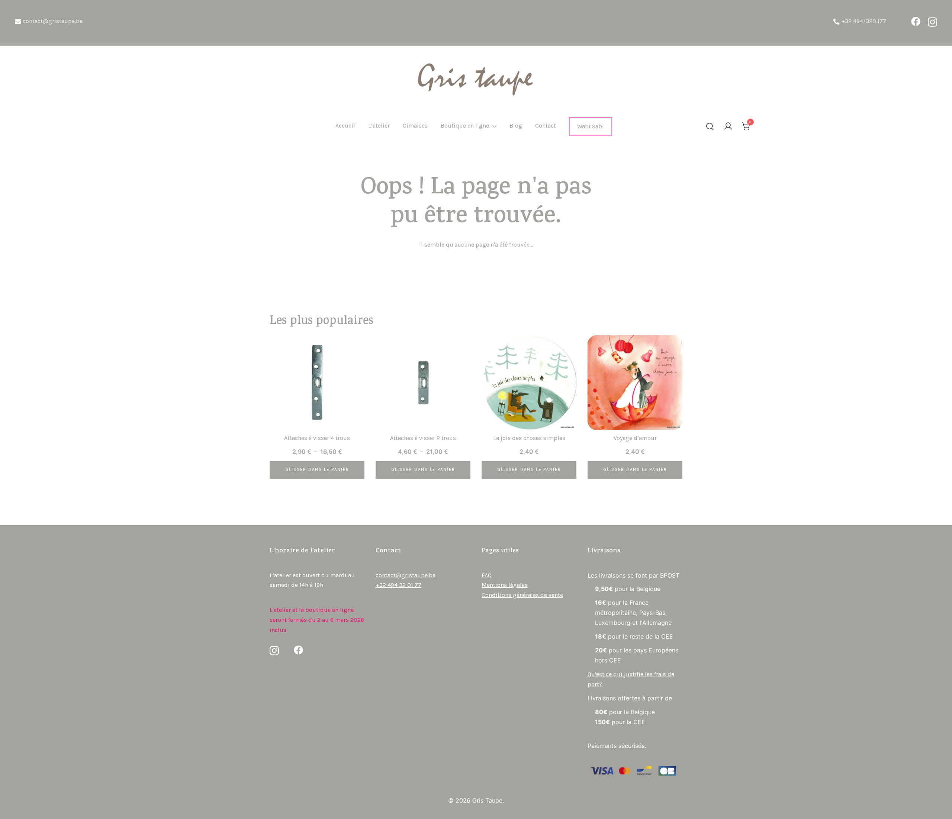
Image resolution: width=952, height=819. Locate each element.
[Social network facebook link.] (915, 21)
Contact (545, 125)
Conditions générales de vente (522, 594)
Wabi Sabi (590, 126)
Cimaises (415, 125)
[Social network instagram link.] (932, 21)
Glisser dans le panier (317, 469)
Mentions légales (505, 584)
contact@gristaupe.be (53, 21)
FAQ (487, 575)
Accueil (345, 125)
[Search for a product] (709, 127)
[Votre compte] (728, 127)
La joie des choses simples (529, 437)
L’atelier (379, 125)
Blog (515, 125)
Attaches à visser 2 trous (423, 437)
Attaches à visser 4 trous (317, 437)
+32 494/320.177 (863, 21)
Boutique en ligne (465, 125)
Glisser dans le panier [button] (529, 469)
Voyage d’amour (635, 437)
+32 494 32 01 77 (398, 584)
